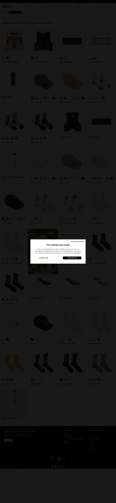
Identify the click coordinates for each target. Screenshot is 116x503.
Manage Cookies (43, 257)
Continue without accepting (77, 241)
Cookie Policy (77, 253)
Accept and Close (72, 257)
